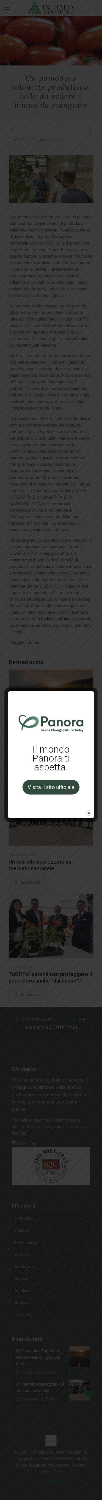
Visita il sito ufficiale (51, 787)
